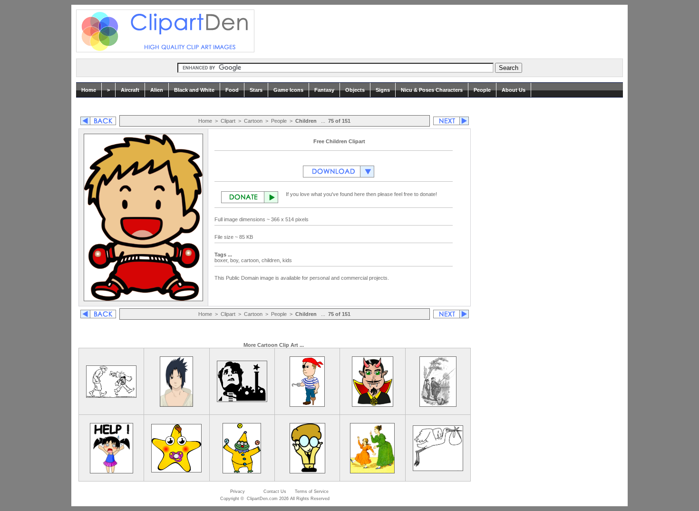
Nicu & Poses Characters (432, 90)
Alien (156, 90)
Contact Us (274, 491)
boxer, (222, 260)
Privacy (237, 491)
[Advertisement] (437, 31)
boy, (235, 260)
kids (287, 260)
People (482, 90)
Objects (355, 90)
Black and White (194, 90)
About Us (513, 90)
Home (88, 90)
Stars (256, 90)
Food (232, 90)
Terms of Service (312, 491)
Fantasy (324, 90)
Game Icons (288, 90)
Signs (383, 90)
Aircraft (130, 90)
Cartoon (253, 121)
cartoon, (251, 260)
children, (272, 260)
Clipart (228, 121)
